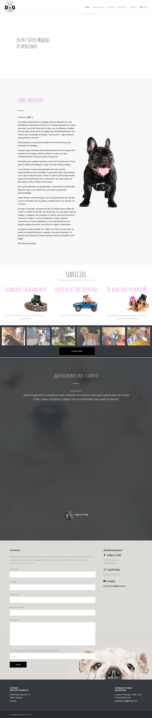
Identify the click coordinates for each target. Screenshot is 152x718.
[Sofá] (64, 337)
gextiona (21, 714)
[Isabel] (114, 337)
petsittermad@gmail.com (114, 586)
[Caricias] (139, 337)
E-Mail (13, 582)
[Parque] (39, 337)
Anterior (15, 392)
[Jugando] (14, 337)
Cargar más (77, 351)
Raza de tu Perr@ (17, 607)
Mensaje (14, 620)
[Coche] (89, 337)
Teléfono (14, 594)
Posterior (136, 392)
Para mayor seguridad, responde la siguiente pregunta (34, 650)
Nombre (14, 569)
